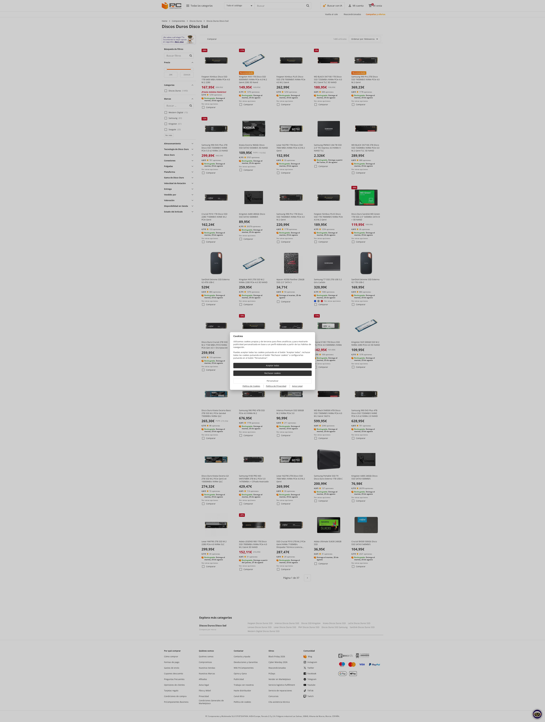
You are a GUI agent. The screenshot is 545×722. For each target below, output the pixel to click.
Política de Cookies (251, 386)
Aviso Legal (297, 386)
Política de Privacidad (276, 386)
